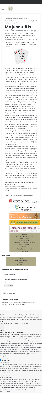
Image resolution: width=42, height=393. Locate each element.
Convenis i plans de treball (24, 236)
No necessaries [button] (5, 375)
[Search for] (39, 9)
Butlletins (25, 247)
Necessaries (6, 360)
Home (7, 19)
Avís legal (11, 304)
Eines (21, 263)
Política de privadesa (8, 293)
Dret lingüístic (24, 238)
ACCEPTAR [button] (17, 323)
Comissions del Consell (16, 19)
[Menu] (3, 9)
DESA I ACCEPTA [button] (5, 392)
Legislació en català (25, 240)
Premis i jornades (24, 245)
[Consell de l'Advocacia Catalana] (10, 9)
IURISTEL (25, 304)
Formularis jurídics (21, 260)
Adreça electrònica (10, 274)
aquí (1, 321)
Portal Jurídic (21, 265)
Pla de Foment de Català (24, 249)
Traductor (21, 258)
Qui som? (25, 234)
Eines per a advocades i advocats (21, 21)
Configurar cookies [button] (7, 323)
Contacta (25, 251)
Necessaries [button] (4, 358)
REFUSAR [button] (25, 323)
